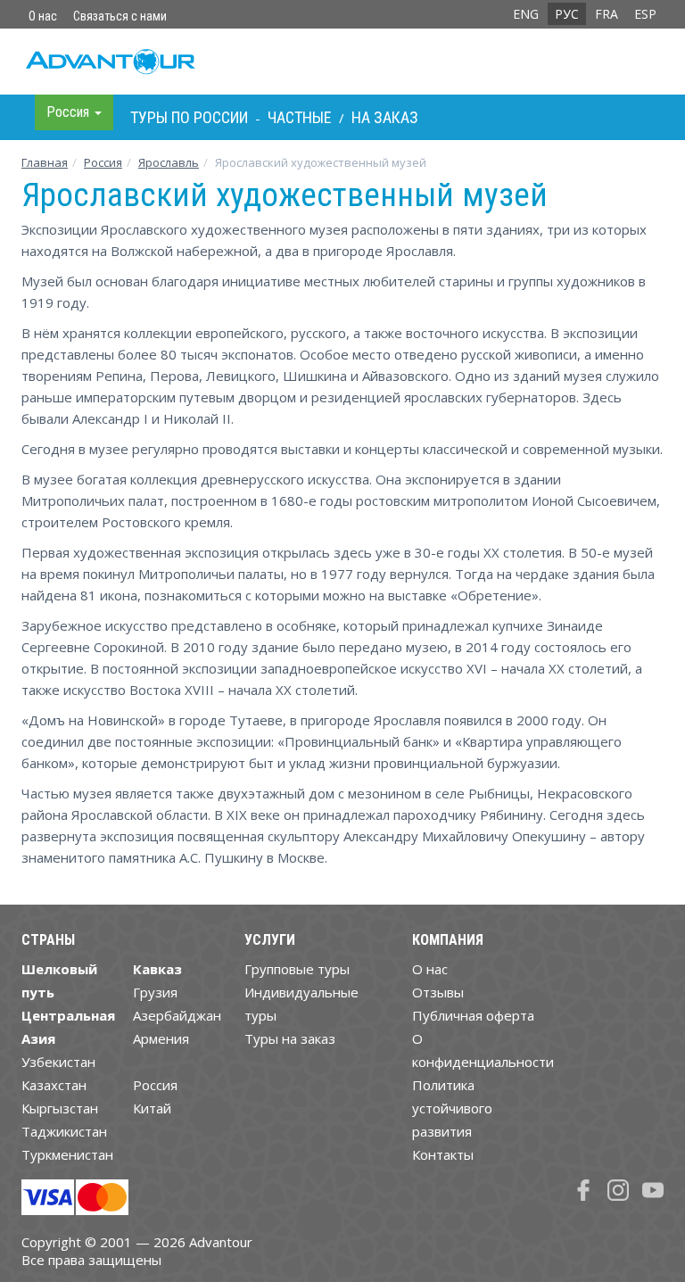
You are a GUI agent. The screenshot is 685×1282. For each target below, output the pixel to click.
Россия (155, 1085)
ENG (526, 13)
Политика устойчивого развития (452, 1108)
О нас (43, 16)
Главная (44, 162)
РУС (567, 13)
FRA (606, 13)
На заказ (384, 117)
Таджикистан (64, 1131)
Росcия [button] (69, 111)
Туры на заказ (289, 1038)
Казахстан (54, 1085)
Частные (300, 117)
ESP (645, 13)
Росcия (103, 162)
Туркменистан (67, 1154)
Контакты (443, 1154)
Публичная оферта (473, 1015)
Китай (152, 1108)
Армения (161, 1038)
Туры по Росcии (189, 117)
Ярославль (168, 162)
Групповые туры (297, 969)
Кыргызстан (59, 1108)
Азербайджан (177, 1015)
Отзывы (438, 992)
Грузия (155, 992)
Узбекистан (58, 1062)
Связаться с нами (120, 16)
